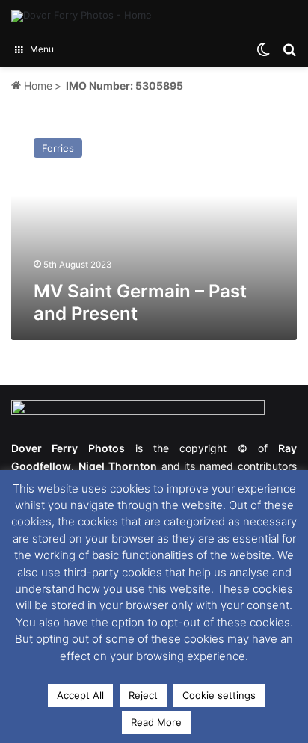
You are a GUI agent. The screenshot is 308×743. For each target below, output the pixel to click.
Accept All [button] (80, 695)
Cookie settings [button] (219, 695)
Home (36, 85)
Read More (156, 722)
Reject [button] (143, 695)
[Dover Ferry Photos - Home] (81, 16)
